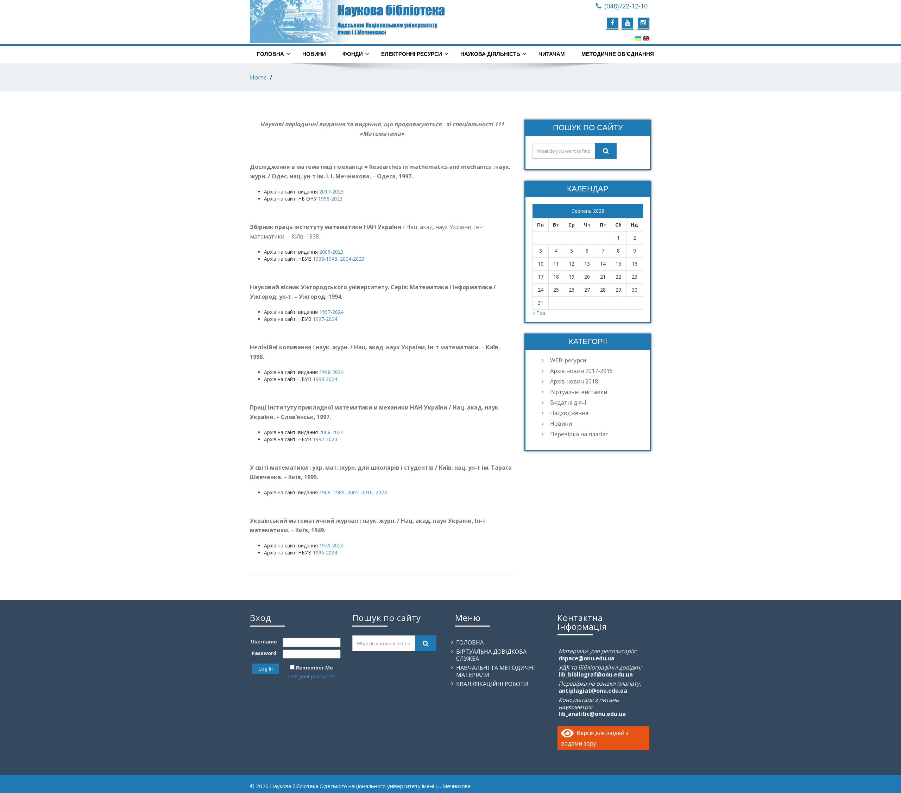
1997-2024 (331, 312)
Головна (270, 54)
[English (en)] (646, 38)
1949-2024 (331, 545)
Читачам (551, 54)
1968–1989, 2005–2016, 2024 (353, 492)
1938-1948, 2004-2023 (338, 258)
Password (264, 653)
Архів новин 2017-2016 (581, 370)
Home (258, 77)
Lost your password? (311, 676)
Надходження (569, 413)
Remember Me (314, 667)
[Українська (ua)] (638, 38)
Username (264, 641)
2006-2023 (331, 251)
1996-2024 (325, 552)
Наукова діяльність (490, 54)
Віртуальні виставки (578, 391)
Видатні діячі (568, 402)
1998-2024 (331, 372)
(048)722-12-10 (626, 6)
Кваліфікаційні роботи (492, 684)
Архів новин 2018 (574, 381)
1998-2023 (330, 198)
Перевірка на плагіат (579, 434)
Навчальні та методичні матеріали (495, 671)
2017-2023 (331, 191)
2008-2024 (331, 432)
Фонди (352, 54)
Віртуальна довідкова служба (491, 655)
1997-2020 (325, 439)
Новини (314, 54)
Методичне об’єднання (617, 54)
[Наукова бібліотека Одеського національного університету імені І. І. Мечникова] (347, 21)
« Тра (539, 313)
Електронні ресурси (411, 54)
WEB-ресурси (568, 360)
